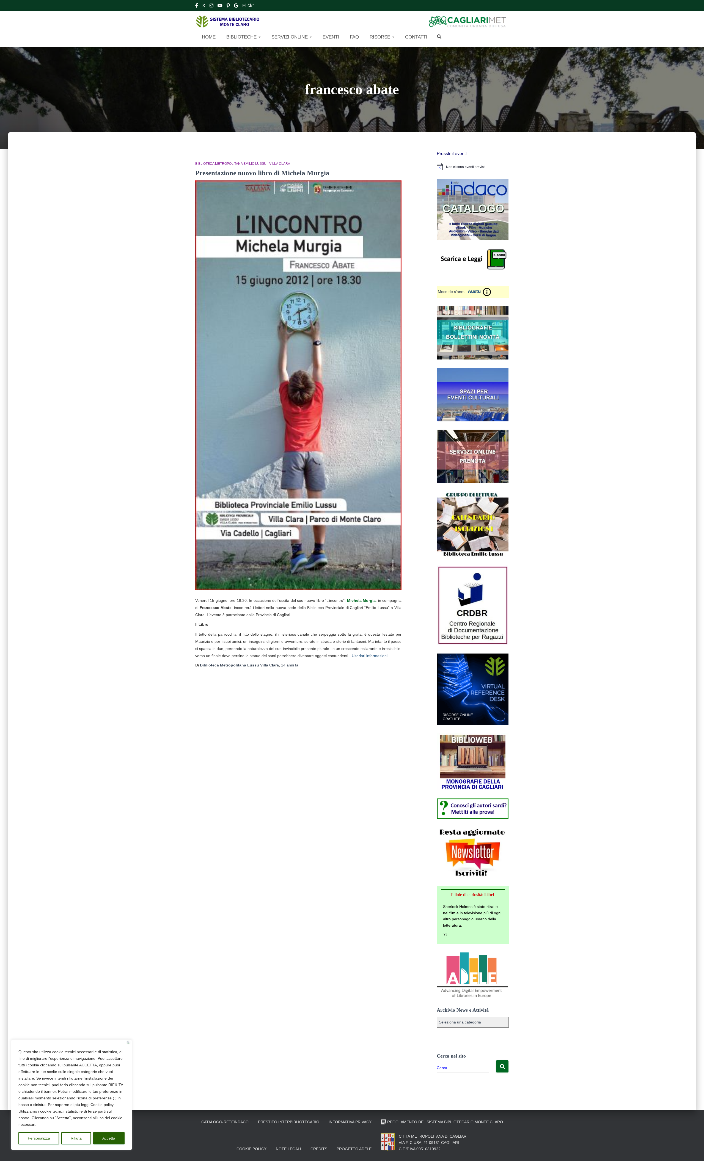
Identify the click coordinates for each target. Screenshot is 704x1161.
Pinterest (228, 6)
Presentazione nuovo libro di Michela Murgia (262, 173)
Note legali (288, 1149)
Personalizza (39, 1138)
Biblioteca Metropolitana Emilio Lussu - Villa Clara (242, 164)
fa (289, 665)
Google (236, 6)
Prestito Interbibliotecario (288, 1122)
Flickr (248, 5)
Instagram (211, 6)
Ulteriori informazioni (369, 656)
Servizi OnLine (289, 37)
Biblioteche (241, 37)
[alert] (473, 166)
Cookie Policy (251, 1149)
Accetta (108, 1138)
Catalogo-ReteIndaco (225, 1122)
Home (208, 37)
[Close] (128, 1042)
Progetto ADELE (354, 1149)
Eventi (330, 37)
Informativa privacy (350, 1122)
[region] (71, 1094)
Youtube (220, 6)
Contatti (415, 37)
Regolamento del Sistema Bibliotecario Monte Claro (445, 1122)
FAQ (353, 37)
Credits (318, 1149)
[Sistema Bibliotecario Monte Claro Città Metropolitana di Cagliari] (227, 21)
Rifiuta (76, 1138)
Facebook (196, 6)
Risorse (380, 37)
